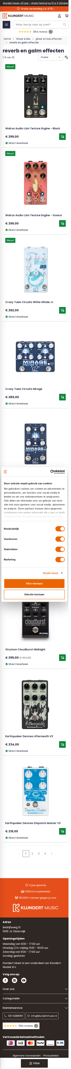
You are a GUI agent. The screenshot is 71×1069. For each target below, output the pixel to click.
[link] (19, 853)
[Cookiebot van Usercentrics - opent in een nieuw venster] (50, 472)
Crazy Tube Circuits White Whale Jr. (29, 302)
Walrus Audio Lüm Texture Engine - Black (32, 129)
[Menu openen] (6, 25)
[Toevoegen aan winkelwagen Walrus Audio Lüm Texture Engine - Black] (62, 136)
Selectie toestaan (34, 594)
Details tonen (50, 573)
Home (7, 39)
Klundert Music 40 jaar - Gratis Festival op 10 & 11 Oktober (35, 3)
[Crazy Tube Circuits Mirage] (35, 357)
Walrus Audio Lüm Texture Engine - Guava (33, 216)
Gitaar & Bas (23, 39)
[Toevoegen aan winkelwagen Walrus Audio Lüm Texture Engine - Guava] (62, 223)
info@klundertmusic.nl (44, 1016)
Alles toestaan (34, 583)
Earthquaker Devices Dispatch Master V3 (33, 823)
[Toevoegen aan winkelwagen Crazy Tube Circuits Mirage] (62, 397)
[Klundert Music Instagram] (14, 980)
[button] (34, 1063)
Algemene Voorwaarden (27, 1055)
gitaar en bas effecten (49, 39)
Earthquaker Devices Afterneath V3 (29, 737)
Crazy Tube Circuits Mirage (23, 389)
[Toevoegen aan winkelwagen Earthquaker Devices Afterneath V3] (62, 744)
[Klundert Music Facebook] (5, 980)
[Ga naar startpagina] (22, 16)
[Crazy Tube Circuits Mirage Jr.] (35, 444)
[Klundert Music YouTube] (23, 980)
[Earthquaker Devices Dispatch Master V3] (35, 791)
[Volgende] (51, 853)
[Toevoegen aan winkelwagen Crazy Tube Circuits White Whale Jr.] (62, 310)
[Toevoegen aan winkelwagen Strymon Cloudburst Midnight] (62, 657)
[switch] (60, 539)
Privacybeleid (50, 1055)
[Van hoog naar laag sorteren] (66, 57)
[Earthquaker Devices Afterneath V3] (35, 704)
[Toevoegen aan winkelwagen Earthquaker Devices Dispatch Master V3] (62, 831)
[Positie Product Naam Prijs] (50, 57)
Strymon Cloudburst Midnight (25, 650)
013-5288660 (15, 1016)
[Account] (59, 16)
